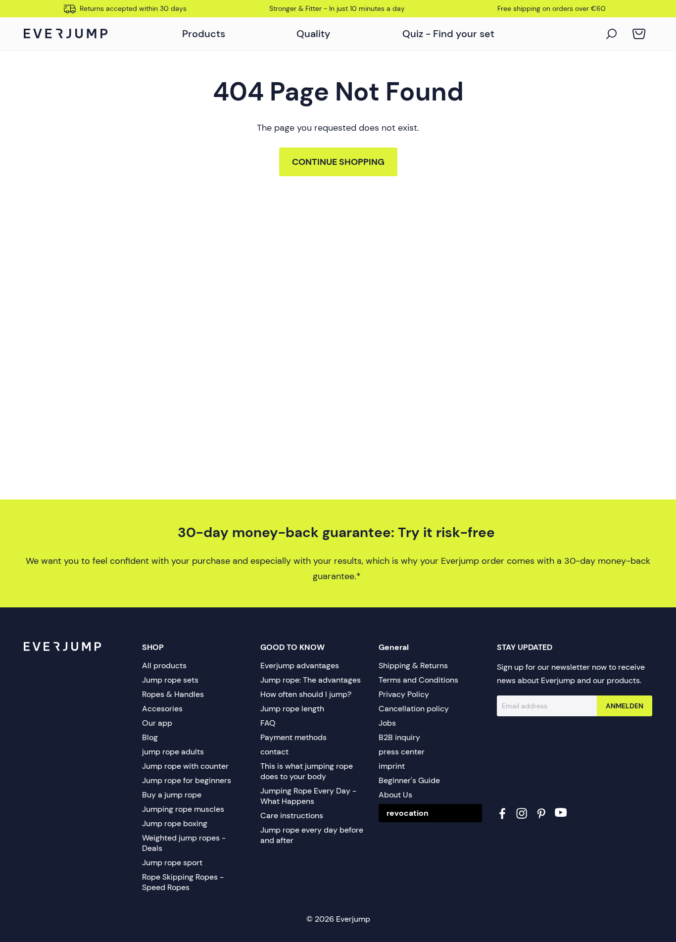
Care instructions (291, 815)
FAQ (268, 723)
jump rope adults (173, 751)
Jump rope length (292, 708)
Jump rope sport (172, 862)
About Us (395, 795)
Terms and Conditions (418, 680)
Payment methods (293, 737)
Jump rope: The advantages (310, 680)
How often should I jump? (305, 694)
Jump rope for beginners (186, 780)
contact (274, 751)
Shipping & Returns (413, 665)
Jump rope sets (170, 680)
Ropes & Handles (173, 694)
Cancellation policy (414, 708)
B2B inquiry (399, 737)
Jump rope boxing (174, 823)
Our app (157, 723)
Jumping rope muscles (183, 809)
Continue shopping (338, 162)
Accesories (162, 708)
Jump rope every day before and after (311, 835)
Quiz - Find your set (448, 33)
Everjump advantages (299, 665)
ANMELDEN (624, 705)
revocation (407, 813)
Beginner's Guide (409, 780)
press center (402, 751)
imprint (392, 766)
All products (164, 665)
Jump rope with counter (185, 766)
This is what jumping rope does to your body (306, 771)
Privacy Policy (404, 694)
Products (203, 33)
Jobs (387, 723)
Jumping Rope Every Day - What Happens (308, 796)
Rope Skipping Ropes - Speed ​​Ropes (183, 882)
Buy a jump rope (171, 795)
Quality (313, 33)
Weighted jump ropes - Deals (184, 843)
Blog (150, 737)
